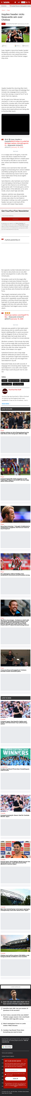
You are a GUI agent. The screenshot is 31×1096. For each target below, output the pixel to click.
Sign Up (15, 1078)
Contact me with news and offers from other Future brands (16, 1074)
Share (5, 45)
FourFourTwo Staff (12, 23)
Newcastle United (14, 380)
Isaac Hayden (25, 380)
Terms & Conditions (14, 1085)
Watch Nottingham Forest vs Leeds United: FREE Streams (14, 1024)
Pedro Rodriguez (18, 384)
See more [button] (15, 151)
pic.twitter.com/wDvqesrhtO (16, 144)
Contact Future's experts (8, 1056)
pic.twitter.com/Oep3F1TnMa (17, 316)
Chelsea (4, 380)
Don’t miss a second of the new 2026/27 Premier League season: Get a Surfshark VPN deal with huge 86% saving (16, 1017)
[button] (2, 2)
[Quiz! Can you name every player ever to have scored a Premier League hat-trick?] (15, 997)
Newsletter (26, 45)
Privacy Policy (21, 1084)
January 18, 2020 (17, 319)
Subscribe (23, 2)
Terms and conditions (7, 1053)
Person (3, 10)
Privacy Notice (21, 225)
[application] (15, 124)
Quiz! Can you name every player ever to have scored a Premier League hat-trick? (16, 1002)
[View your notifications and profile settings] (15, 2)
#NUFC (13, 141)
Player (8, 10)
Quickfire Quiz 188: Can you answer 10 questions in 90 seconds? (15, 1009)
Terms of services (19, 223)
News (3, 24)
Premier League (6, 384)
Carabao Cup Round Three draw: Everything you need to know (13, 1031)
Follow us (18, 45)
